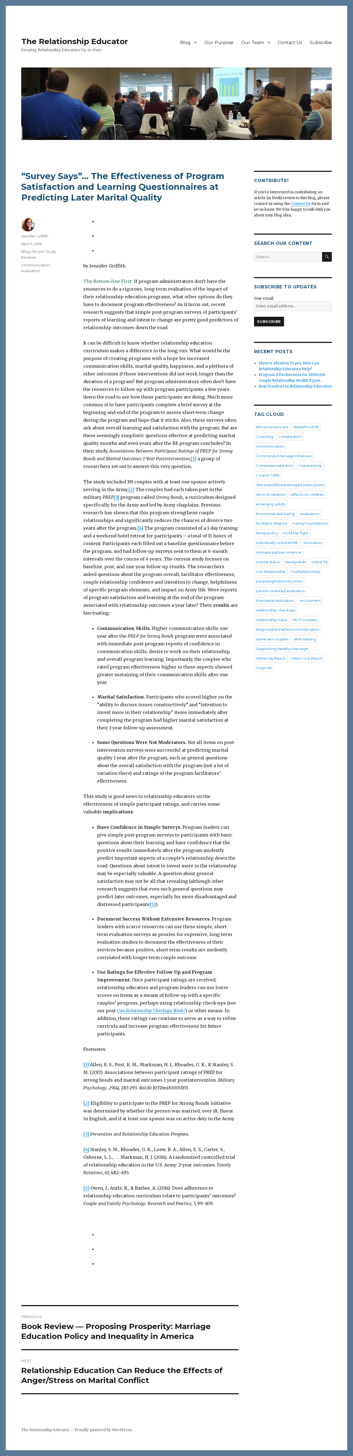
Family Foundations (310, 523)
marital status (268, 562)
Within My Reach (271, 658)
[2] (131, 489)
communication (35, 265)
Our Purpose (219, 42)
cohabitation (290, 436)
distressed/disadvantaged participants (290, 485)
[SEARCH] (327, 257)
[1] (193, 458)
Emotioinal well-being (275, 514)
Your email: (264, 298)
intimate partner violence (278, 552)
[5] (152, 904)
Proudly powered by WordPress (103, 1430)
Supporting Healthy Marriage (282, 648)
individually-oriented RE (277, 542)
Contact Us (290, 42)
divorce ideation (270, 494)
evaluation (30, 271)
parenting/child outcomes (279, 581)
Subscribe (321, 42)
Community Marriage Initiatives (283, 456)
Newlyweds (295, 562)
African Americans (272, 427)
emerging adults (270, 504)
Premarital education (275, 600)
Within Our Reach (307, 658)
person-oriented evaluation (280, 591)
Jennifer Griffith (34, 236)
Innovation (313, 542)
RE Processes (305, 620)
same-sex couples (272, 639)
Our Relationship (271, 571)
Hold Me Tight (296, 533)
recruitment (310, 600)
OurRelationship (305, 571)
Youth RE (264, 668)
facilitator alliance (271, 523)
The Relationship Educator (74, 41)
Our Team (252, 42)
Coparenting (309, 465)
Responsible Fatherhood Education (287, 629)
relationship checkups (275, 610)
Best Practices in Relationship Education (295, 386)
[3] (86, 1134)
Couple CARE (268, 475)
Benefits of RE (306, 427)
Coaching (264, 436)
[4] (140, 528)
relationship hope (271, 620)
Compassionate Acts (274, 465)
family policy (267, 533)
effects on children (307, 494)
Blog (185, 42)
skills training (305, 639)
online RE (319, 562)
